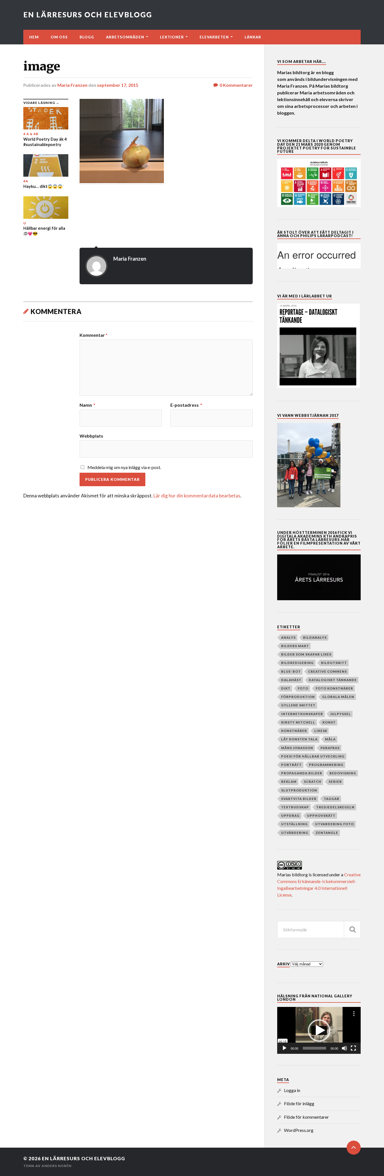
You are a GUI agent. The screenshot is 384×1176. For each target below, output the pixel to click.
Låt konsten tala (299, 739)
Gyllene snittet (298, 705)
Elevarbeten (214, 37)
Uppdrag (290, 815)
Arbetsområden (125, 37)
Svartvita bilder (299, 798)
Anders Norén (56, 1166)
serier (335, 781)
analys (288, 637)
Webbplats (91, 435)
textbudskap (295, 807)
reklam (289, 781)
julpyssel (340, 714)
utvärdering (294, 832)
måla (330, 739)
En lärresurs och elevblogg (87, 14)
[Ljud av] (344, 1048)
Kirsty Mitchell (298, 722)
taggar (331, 798)
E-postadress (186, 405)
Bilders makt (295, 646)
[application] (319, 1030)
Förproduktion (298, 697)
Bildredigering (297, 663)
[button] (319, 1030)
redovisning (342, 773)
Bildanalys (315, 637)
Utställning (294, 824)
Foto (303, 688)
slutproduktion (299, 790)
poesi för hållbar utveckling (313, 756)
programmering (326, 764)
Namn (87, 405)
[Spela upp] (284, 1048)
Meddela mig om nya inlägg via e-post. (124, 467)
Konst (329, 722)
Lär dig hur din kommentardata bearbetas (196, 496)
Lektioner (172, 37)
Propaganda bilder (301, 773)
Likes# (320, 731)
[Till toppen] (354, 1148)
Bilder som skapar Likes (306, 654)
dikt (285, 688)
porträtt (291, 764)
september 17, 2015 (117, 85)
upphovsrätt (321, 815)
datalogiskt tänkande (333, 680)
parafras (330, 748)
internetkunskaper (302, 714)
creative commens (327, 671)
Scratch (312, 781)
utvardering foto (334, 824)
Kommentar (93, 335)
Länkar (253, 37)
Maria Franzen (72, 85)
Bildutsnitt (334, 663)
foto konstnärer (334, 688)
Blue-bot (291, 671)
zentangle (327, 832)
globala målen (338, 697)
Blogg (87, 37)
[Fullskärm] (353, 1048)
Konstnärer (294, 731)
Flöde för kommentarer (306, 1117)
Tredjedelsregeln (335, 807)
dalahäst (291, 680)
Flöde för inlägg (299, 1103)
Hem (34, 37)
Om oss (59, 37)
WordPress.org (298, 1130)
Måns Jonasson (297, 748)
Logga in (292, 1090)
